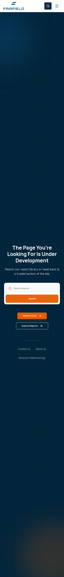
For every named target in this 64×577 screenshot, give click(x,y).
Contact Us (24, 348)
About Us (41, 348)
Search (32, 298)
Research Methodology (32, 357)
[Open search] (48, 6)
